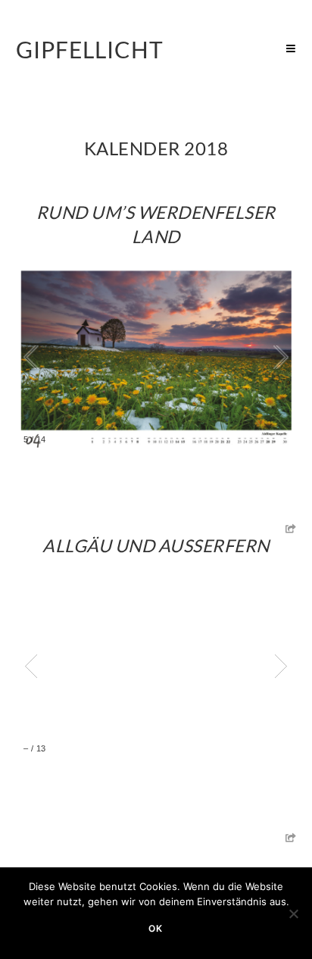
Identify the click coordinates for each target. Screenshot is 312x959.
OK (155, 928)
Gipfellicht (90, 49)
